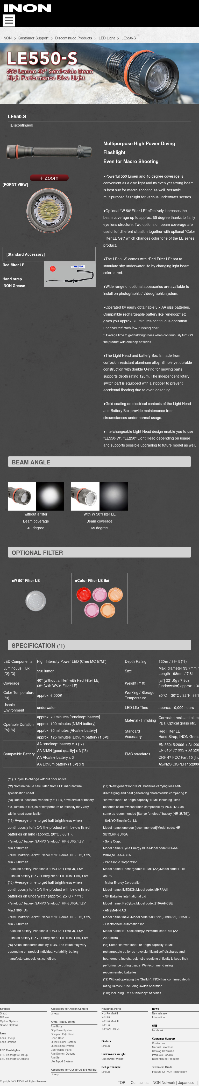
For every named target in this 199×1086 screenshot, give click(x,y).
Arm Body (56, 1026)
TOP (121, 1082)
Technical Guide (162, 1067)
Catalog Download (163, 1051)
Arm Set (55, 1057)
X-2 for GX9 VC (111, 1029)
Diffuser (4, 1017)
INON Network (163, 1082)
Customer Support (33, 37)
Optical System (9, 1021)
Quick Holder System (63, 1042)
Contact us (158, 1043)
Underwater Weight (113, 1059)
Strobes (5, 1009)
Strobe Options (9, 1025)
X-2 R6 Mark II (110, 1021)
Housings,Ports (111, 1009)
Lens (3, 1033)
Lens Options (8, 1042)
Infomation (158, 1017)
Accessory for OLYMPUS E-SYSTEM (73, 1069)
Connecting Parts (61, 1050)
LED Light (107, 37)
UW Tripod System (62, 1061)
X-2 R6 (106, 1025)
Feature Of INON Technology (169, 1072)
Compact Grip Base (62, 1034)
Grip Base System (61, 1030)
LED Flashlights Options (14, 1059)
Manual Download (163, 1047)
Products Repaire (162, 1055)
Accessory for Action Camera (69, 1009)
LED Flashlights (10, 1050)
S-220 (3, 1013)
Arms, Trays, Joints (63, 1022)
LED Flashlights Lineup (14, 1055)
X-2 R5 (106, 1017)
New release (159, 1013)
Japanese (186, 1082)
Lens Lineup (7, 1038)
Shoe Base (57, 1038)
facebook (157, 1030)
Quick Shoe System (62, 1046)
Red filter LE (13, 264)
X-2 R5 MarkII (110, 1013)
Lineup (55, 1013)
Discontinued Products (73, 37)
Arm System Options (63, 1053)
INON (7, 37)
